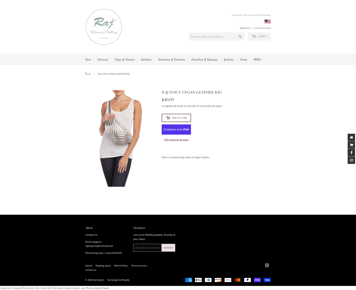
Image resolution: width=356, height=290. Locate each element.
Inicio (88, 73)
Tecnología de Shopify (118, 279)
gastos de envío (174, 106)
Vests (243, 59)
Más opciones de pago (176, 139)
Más (257, 59)
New (88, 59)
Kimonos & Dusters (171, 59)
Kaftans (146, 59)
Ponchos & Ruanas (204, 59)
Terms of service (139, 265)
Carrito (262, 36)
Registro (168, 248)
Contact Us (91, 234)
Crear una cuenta (262, 28)
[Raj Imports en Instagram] (267, 266)
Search (88, 265)
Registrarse (245, 28)
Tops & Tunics (125, 59)
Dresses (103, 59)
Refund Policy (121, 265)
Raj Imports (98, 279)
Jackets (229, 59)
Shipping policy (103, 265)
